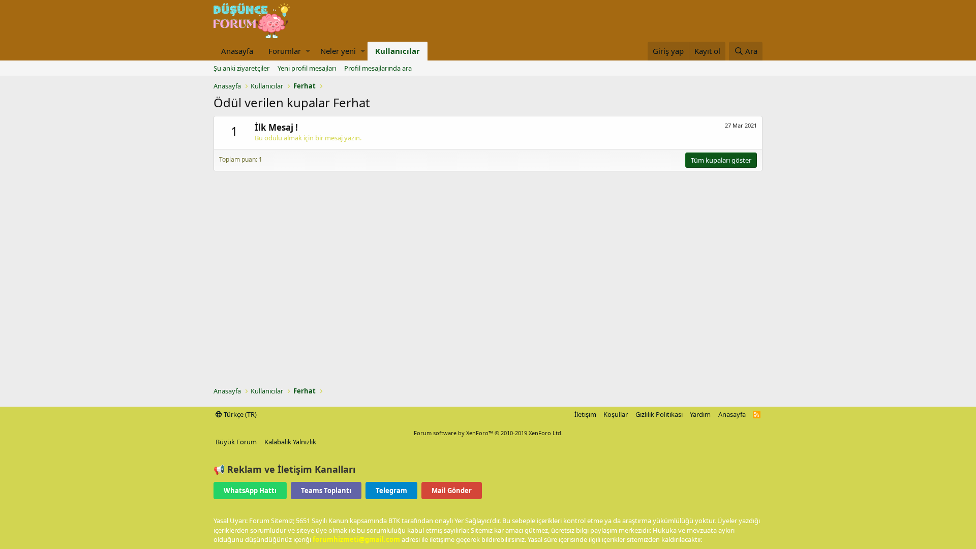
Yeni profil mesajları (307, 68)
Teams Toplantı (326, 490)
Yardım (700, 414)
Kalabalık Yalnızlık (290, 441)
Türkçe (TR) (239, 414)
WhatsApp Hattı (250, 490)
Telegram (391, 490)
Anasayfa (237, 51)
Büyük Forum (236, 441)
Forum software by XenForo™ (488, 433)
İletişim (585, 414)
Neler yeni (338, 51)
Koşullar (615, 414)
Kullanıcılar (397, 51)
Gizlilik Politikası (659, 414)
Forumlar (284, 51)
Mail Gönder (452, 490)
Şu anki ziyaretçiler (241, 68)
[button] (308, 51)
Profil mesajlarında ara (378, 68)
